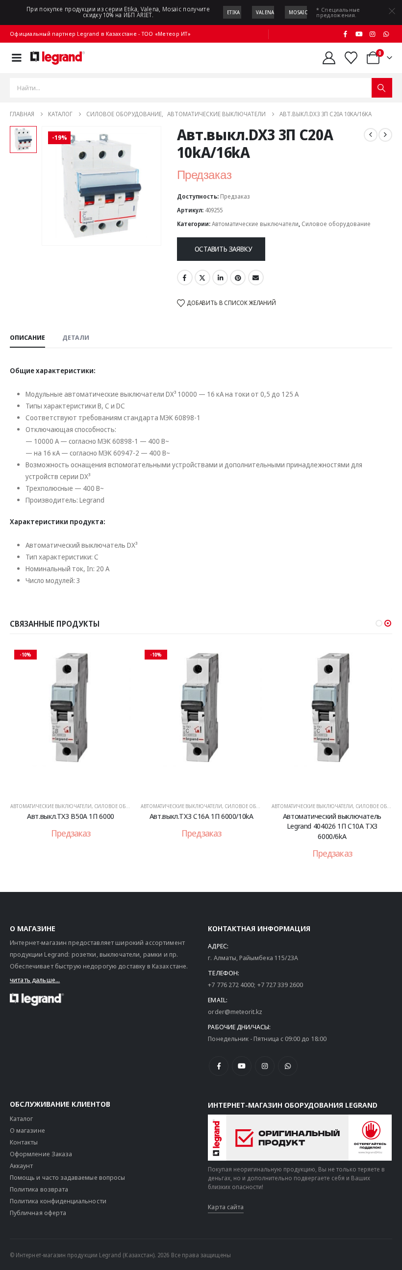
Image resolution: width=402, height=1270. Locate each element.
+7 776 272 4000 (231, 984)
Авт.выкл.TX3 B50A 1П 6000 (70, 816)
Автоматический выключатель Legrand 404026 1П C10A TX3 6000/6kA (332, 826)
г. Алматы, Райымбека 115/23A (253, 957)
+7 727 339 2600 (280, 984)
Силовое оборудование (336, 224)
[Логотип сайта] (57, 58)
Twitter (202, 277)
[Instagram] (372, 33)
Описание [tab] (27, 337)
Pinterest (238, 277)
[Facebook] (345, 33)
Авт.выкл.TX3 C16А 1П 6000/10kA (201, 816)
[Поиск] (382, 88)
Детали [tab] (75, 337)
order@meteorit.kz (235, 1011)
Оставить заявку (223, 249)
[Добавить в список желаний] (116, 660)
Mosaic (298, 12)
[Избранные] (351, 57)
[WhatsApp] (385, 33)
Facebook (185, 277)
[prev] (370, 135)
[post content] (70, 719)
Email (256, 277)
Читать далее (77, 783)
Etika (233, 12)
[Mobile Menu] (17, 57)
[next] (385, 135)
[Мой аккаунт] (328, 57)
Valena (265, 12)
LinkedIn (220, 277)
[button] (379, 623)
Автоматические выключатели (255, 224)
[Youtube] (358, 33)
